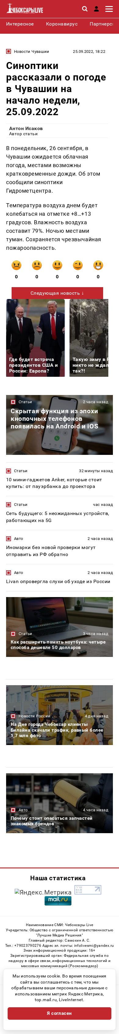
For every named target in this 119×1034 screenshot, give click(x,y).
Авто (18, 538)
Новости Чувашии (31, 51)
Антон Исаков (26, 128)
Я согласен (59, 1013)
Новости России (34, 716)
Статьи (25, 402)
